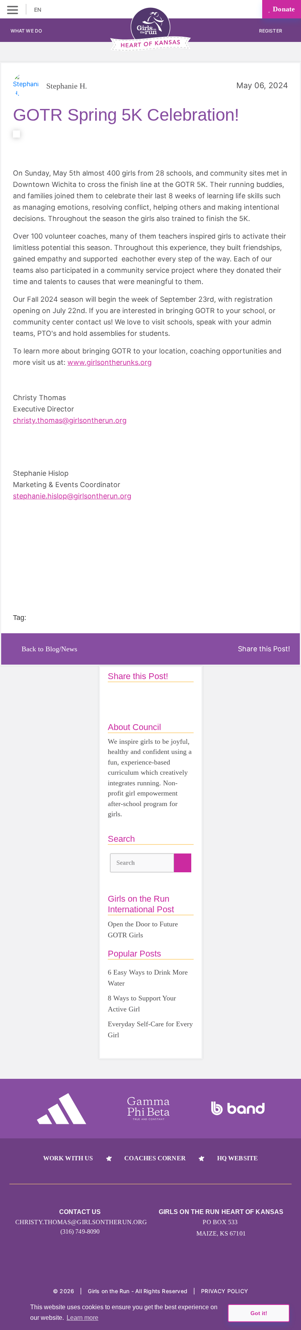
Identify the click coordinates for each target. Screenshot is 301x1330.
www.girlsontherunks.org (109, 362)
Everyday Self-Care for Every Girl (150, 1029)
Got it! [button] (258, 1313)
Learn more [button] (82, 1317)
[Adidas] (61, 1108)
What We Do (26, 31)
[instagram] (135, 1266)
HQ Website (237, 1158)
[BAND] (238, 1109)
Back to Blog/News (49, 649)
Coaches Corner (154, 1158)
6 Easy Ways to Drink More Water (148, 977)
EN (38, 9)
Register (271, 31)
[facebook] (165, 1266)
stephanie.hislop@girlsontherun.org (72, 496)
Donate (283, 9)
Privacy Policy (224, 1291)
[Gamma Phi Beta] (148, 1108)
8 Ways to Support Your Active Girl (142, 1003)
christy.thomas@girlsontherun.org (70, 420)
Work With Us (68, 1158)
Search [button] (125, 862)
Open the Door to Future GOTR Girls (143, 929)
